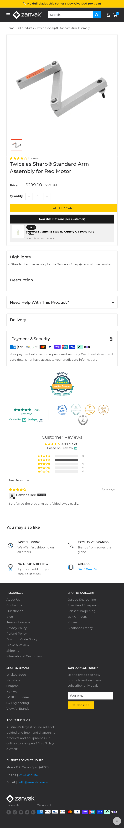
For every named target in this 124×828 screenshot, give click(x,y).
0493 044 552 (88, 569)
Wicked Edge (16, 674)
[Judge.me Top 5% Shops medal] (83, 420)
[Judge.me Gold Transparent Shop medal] (90, 409)
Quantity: (16, 196)
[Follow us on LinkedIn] (33, 812)
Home (10, 28)
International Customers (24, 656)
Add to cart (63, 208)
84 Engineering (17, 703)
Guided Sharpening (82, 599)
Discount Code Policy (21, 639)
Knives (72, 622)
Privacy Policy (16, 628)
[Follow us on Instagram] (15, 812)
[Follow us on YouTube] (21, 812)
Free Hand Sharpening (84, 605)
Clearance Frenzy (80, 628)
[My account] (108, 15)
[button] (19, 158)
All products (26, 28)
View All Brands (17, 708)
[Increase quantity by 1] (46, 196)
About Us (13, 599)
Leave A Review (17, 645)
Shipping (13, 650)
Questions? (14, 611)
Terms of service (18, 622)
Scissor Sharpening (81, 611)
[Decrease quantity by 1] (29, 196)
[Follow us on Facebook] (8, 812)
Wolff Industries (17, 697)
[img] (17, 489)
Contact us (14, 605)
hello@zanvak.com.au (33, 782)
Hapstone (13, 680)
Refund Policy (16, 633)
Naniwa (12, 692)
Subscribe (80, 705)
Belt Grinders (77, 617)
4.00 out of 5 (70, 444)
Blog (9, 617)
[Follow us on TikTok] (27, 812)
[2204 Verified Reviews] (62, 396)
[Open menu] (8, 14)
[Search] (97, 14)
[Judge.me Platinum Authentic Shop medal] (76, 409)
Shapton (12, 686)
